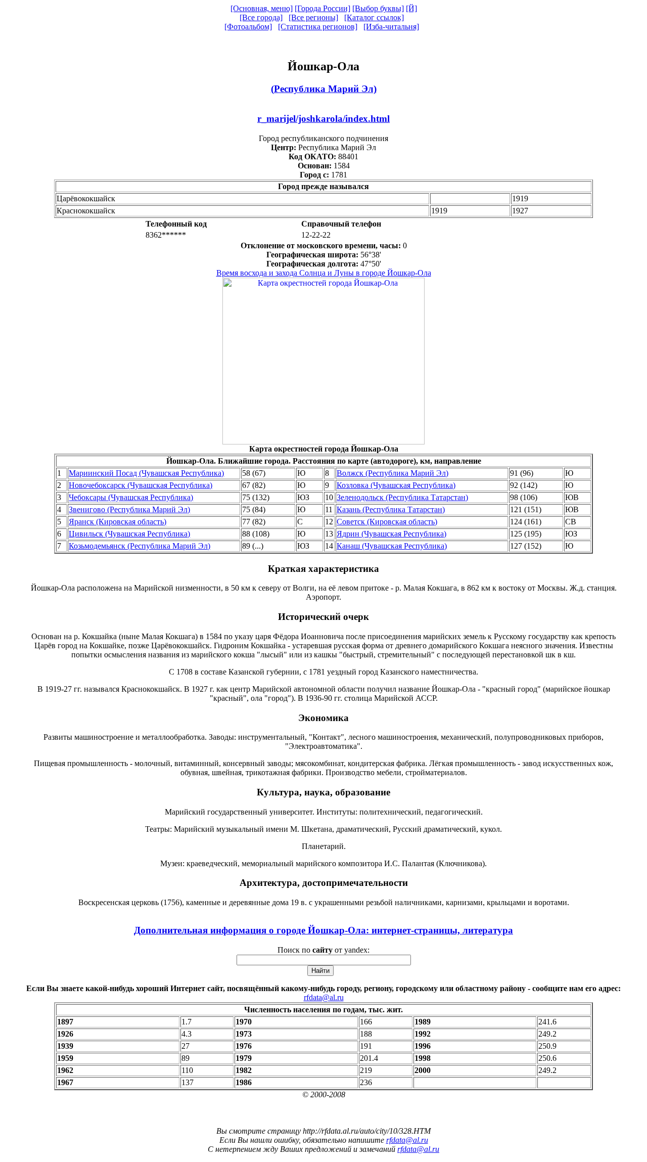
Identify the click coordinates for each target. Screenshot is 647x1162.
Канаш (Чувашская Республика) (392, 546)
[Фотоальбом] (248, 26)
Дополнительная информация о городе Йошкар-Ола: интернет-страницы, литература (323, 930)
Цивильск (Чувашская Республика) (129, 533)
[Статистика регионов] (317, 26)
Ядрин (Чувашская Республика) (391, 533)
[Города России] (322, 8)
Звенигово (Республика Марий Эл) (129, 509)
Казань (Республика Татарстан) (391, 509)
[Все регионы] (313, 17)
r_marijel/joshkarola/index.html (323, 118)
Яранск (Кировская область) (117, 521)
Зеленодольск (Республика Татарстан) (402, 497)
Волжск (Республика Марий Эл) (392, 473)
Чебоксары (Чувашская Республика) (131, 497)
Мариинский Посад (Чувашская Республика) (146, 473)
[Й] (411, 8)
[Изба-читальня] (391, 26)
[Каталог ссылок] (374, 17)
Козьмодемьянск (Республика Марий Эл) (139, 546)
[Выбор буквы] (378, 8)
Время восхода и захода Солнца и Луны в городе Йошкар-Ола (323, 273)
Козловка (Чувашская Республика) (396, 485)
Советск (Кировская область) (387, 521)
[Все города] (261, 17)
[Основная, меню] (261, 8)
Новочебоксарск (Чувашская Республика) (140, 485)
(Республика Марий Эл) (324, 88)
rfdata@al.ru (324, 997)
